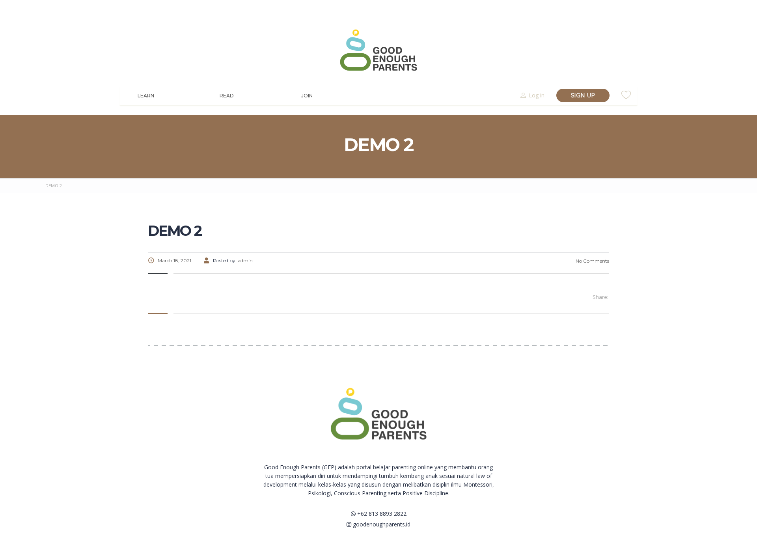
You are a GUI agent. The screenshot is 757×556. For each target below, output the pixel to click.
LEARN (146, 96)
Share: (600, 296)
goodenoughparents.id (380, 524)
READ (227, 96)
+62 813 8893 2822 (381, 513)
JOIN (307, 96)
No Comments (591, 261)
